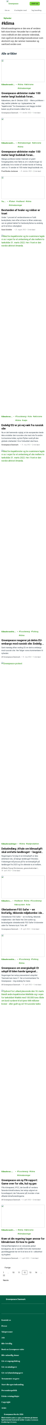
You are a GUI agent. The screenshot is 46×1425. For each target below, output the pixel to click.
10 (13, 1272)
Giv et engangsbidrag (10, 1361)
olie (30, 416)
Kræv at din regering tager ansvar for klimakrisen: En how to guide (23, 1240)
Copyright (5, 1402)
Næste (6, 1280)
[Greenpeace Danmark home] (18, 3)
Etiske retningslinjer (10, 1396)
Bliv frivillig (6, 1343)
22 (4, 1275)
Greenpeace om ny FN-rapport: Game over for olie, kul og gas (19, 1182)
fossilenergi (22, 416)
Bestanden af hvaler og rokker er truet (20, 212)
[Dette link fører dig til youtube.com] (27, 1309)
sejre (25, 420)
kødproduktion (33, 844)
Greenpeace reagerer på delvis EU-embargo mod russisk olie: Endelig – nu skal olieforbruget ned (22, 642)
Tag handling (36, 10)
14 (36, 1272)
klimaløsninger (25, 88)
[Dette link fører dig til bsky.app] (9, 1309)
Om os (7, 10)
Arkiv (3, 1408)
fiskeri (12, 201)
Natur (2, 201)
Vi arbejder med (20, 10)
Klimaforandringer (8, 84)
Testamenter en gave (10, 1379)
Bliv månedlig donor (10, 1355)
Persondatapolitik (9, 1390)
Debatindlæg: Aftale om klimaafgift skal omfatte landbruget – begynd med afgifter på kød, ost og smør (21, 850)
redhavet (21, 201)
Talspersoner (7, 1332)
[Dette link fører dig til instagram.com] (21, 1309)
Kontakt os (6, 1320)
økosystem (20, 904)
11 (19, 1272)
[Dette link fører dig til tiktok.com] (15, 1309)
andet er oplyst (16, 1418)
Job (3, 1338)
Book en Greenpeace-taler (12, 1349)
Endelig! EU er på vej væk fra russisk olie (22, 427)
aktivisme (29, 84)
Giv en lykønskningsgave (12, 1373)
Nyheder (7, 18)
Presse (4, 1326)
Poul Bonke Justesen (9, 171)
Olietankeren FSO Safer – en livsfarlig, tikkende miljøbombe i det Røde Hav (22, 911)
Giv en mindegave (9, 1367)
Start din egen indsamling (12, 1384)
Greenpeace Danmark (9, 445)
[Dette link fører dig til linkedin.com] (33, 1309)
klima (21, 84)
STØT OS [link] (34, 4)
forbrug (35, 631)
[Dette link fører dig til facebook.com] (3, 1309)
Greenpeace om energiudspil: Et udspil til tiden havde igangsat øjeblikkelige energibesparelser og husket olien (21, 969)
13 (30, 1272)
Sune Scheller (6, 230)
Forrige (7, 1267)
